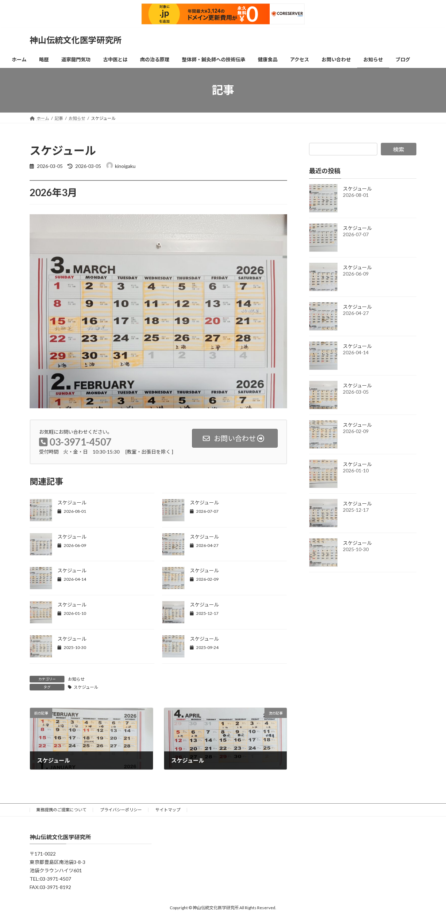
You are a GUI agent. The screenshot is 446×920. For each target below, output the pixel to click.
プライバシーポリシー (121, 809)
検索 (398, 149)
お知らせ (76, 679)
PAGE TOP (429, 885)
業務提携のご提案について (61, 809)
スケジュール (71, 502)
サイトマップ (167, 809)
